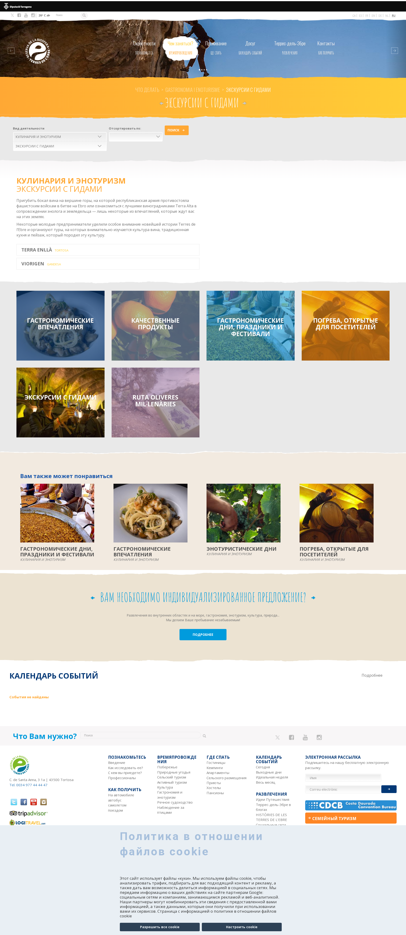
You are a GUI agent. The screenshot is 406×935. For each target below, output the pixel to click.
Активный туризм (172, 782)
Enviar (389, 789)
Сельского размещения (226, 777)
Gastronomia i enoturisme (192, 89)
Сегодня (263, 767)
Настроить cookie (242, 927)
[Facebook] (19, 15)
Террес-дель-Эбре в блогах (273, 807)
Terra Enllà (44, 250)
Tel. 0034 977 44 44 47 (28, 784)
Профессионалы (122, 777)
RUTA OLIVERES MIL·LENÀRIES (155, 400)
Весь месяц (265, 782)
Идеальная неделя (272, 777)
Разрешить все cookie (160, 927)
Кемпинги (215, 767)
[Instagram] (33, 15)
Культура (165, 787)
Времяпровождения (180, 47)
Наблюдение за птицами (170, 810)
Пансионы (215, 792)
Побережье (167, 767)
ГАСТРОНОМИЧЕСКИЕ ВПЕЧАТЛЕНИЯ (60, 323)
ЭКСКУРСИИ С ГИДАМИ (60, 397)
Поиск (173, 130)
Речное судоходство (175, 802)
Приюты (214, 782)
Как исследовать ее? (125, 767)
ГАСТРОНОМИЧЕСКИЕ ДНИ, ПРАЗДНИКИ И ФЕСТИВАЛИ (250, 327)
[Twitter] (12, 15)
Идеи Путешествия (272, 799)
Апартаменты (218, 772)
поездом (115, 810)
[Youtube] (26, 15)
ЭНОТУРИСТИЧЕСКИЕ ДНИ (242, 549)
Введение (116, 762)
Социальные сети (271, 824)
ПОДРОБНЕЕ (203, 634)
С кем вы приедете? (125, 772)
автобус (114, 800)
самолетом (117, 805)
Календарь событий (250, 47)
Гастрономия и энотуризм (169, 794)
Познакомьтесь (144, 47)
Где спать (215, 47)
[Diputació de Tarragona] (203, 6)
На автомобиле (121, 795)
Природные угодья (173, 772)
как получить (326, 47)
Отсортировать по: (125, 128)
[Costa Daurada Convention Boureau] (351, 805)
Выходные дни (268, 772)
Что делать (147, 89)
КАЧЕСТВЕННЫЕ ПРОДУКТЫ (155, 323)
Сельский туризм (171, 777)
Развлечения (289, 47)
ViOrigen (41, 263)
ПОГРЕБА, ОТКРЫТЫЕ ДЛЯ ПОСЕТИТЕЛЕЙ (345, 323)
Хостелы (214, 787)
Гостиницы (216, 762)
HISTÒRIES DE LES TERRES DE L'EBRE (271, 817)
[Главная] (47, 44)
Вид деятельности (28, 128)
